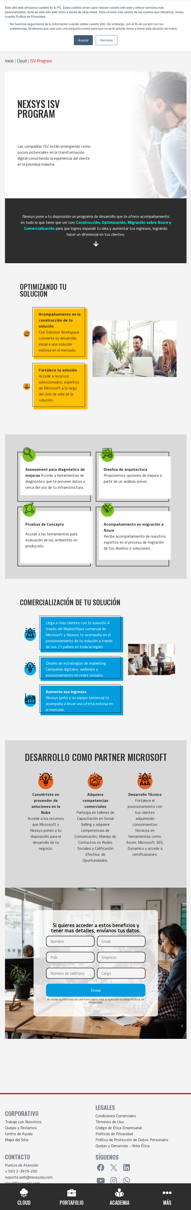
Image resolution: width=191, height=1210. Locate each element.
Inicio (9, 61)
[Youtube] (101, 1180)
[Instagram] (113, 1180)
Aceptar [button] (83, 40)
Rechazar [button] (106, 40)
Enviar (96, 990)
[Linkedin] (126, 1167)
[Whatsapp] (126, 1180)
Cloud (22, 61)
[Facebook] (101, 1167)
